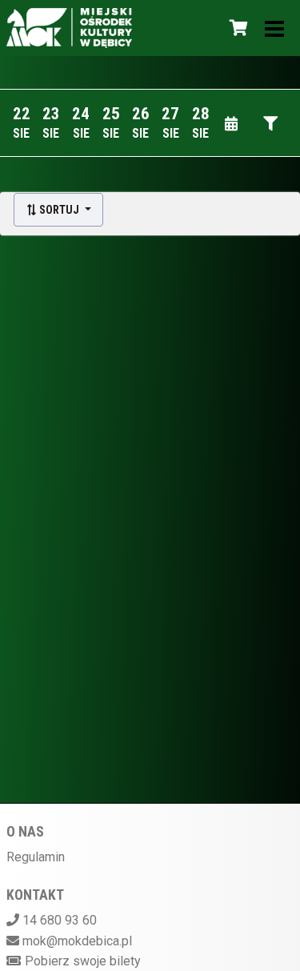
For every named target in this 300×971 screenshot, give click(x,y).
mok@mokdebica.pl (77, 941)
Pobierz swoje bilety (83, 961)
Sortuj (59, 209)
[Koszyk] (236, 28)
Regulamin (35, 857)
